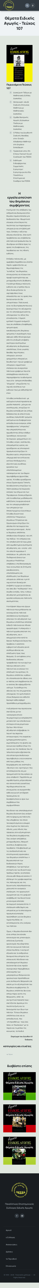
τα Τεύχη (9, 1054)
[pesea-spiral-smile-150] (19, 1183)
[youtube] (22, 1216)
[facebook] (17, 1216)
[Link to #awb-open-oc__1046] (27, 5)
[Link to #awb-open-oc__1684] (32, 5)
